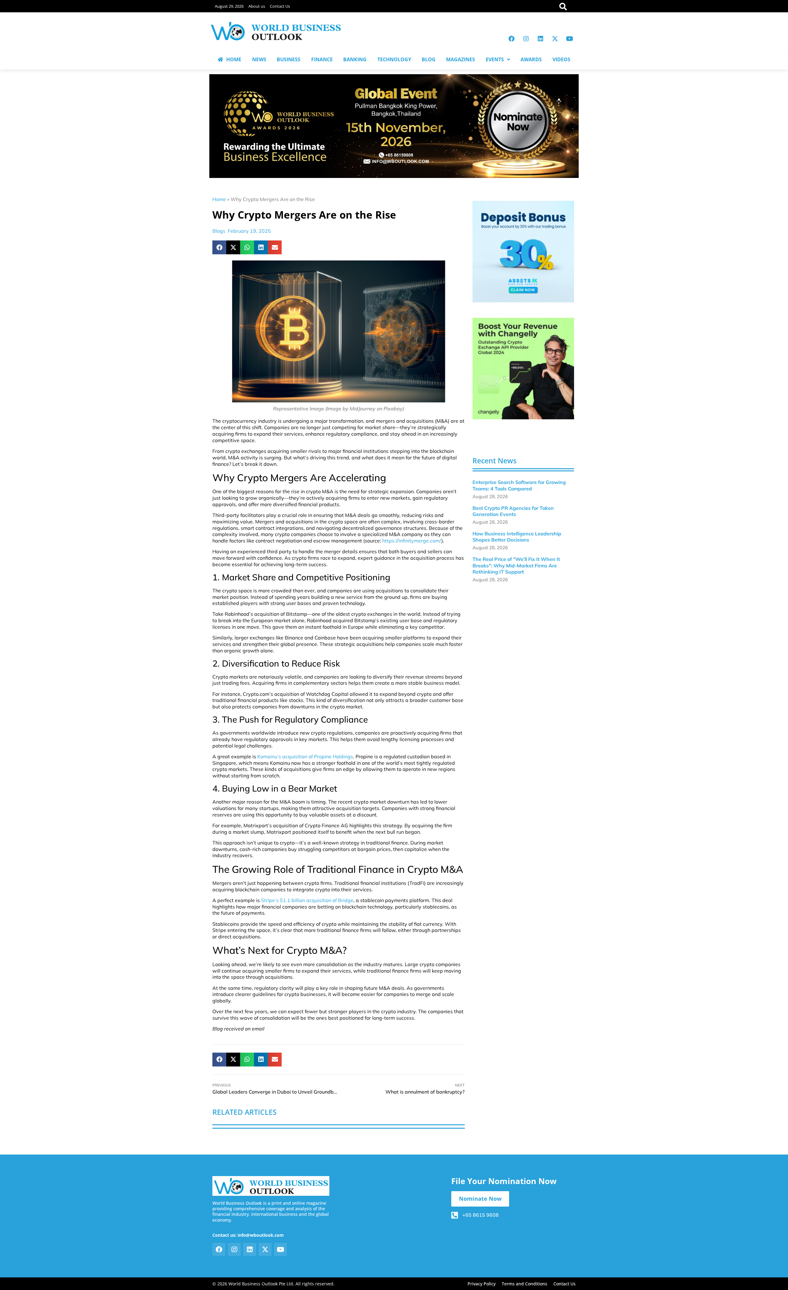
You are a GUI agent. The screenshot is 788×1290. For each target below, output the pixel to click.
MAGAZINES (460, 59)
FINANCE (322, 59)
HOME (233, 59)
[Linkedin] (540, 39)
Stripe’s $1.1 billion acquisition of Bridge (307, 900)
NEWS (259, 59)
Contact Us (280, 6)
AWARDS (531, 59)
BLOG (429, 59)
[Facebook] (511, 39)
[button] (219, 247)
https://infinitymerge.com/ (411, 541)
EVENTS (495, 59)
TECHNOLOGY (394, 59)
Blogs (218, 231)
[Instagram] (526, 39)
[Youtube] (569, 39)
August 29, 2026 (229, 6)
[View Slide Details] (523, 251)
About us (256, 6)
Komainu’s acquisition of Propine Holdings (305, 756)
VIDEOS (561, 59)
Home (219, 199)
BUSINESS (288, 59)
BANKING (355, 59)
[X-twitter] (555, 39)
